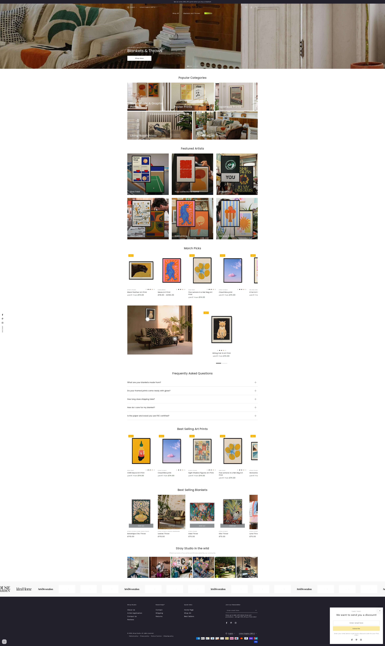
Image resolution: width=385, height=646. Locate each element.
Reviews (130, 620)
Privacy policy (144, 636)
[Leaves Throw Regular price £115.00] (175, 339)
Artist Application (134, 613)
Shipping (159, 613)
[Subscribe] (256, 610)
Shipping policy (168, 636)
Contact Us (132, 616)
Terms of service (156, 636)
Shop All (187, 613)
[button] (246, 7)
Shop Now (139, 58)
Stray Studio (137, 633)
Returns (159, 616)
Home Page (189, 610)
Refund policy (133, 636)
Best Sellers (189, 616)
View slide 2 (195, 64)
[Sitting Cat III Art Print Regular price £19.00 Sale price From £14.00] (147, 319)
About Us (131, 610)
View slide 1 (189, 64)
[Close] (380, 611)
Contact (159, 610)
